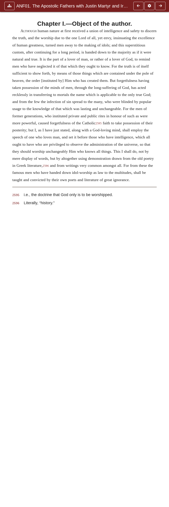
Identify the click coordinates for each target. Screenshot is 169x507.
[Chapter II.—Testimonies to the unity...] (160, 6)
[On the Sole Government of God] (138, 6)
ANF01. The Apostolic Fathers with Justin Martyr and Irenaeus (72, 6)
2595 (99, 123)
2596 (46, 165)
